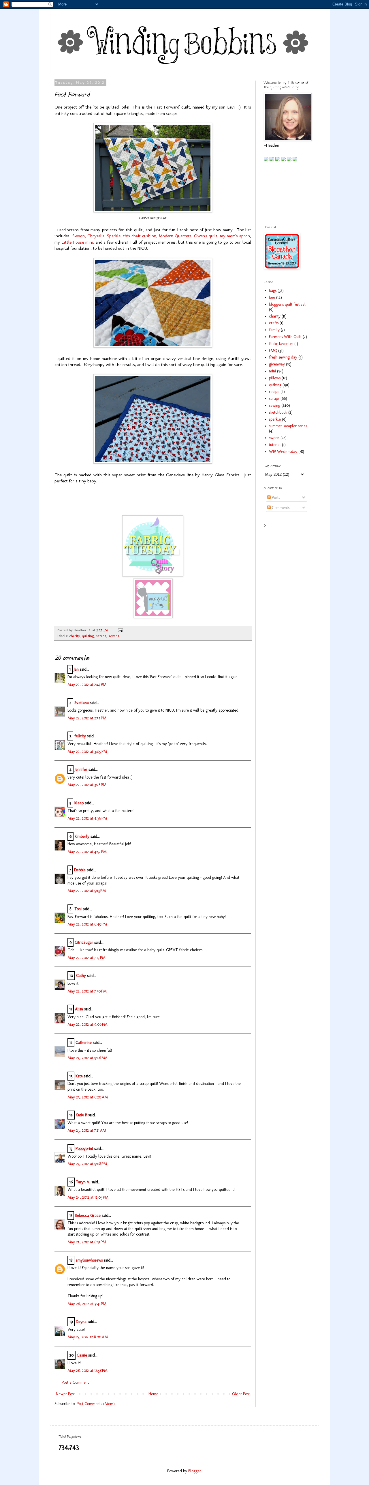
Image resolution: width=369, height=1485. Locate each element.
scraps (101, 636)
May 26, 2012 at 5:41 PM (86, 1303)
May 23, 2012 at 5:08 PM (87, 1163)
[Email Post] (119, 630)
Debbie (80, 870)
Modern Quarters (175, 235)
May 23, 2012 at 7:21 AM (86, 1130)
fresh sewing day (283, 357)
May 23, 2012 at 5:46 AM (87, 1057)
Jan (76, 669)
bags (272, 290)
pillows (274, 378)
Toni (78, 908)
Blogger (194, 1471)
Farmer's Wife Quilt (285, 336)
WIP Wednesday (283, 451)
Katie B (81, 1115)
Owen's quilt (205, 235)
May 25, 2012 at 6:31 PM (86, 1242)
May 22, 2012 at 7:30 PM (87, 991)
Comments (280, 507)
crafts (273, 322)
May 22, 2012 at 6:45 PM (87, 924)
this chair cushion (139, 235)
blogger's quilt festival (287, 304)
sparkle (275, 419)
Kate (79, 1076)
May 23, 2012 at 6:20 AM (87, 1097)
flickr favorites (281, 343)
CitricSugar (84, 942)
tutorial (275, 444)
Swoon (78, 235)
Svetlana (81, 702)
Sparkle (114, 235)
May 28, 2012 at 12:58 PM (87, 1370)
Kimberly (82, 836)
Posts (275, 497)
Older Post (241, 1393)
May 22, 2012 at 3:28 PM (86, 784)
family (274, 329)
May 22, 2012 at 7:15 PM (86, 957)
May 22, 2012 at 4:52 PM (87, 851)
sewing (114, 636)
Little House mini (77, 242)
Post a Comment (75, 1382)
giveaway (277, 364)
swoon (274, 437)
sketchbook (278, 412)
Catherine (84, 1042)
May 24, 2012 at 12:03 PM (87, 1197)
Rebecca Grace (88, 1215)
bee (272, 297)
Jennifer (81, 769)
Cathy (81, 975)
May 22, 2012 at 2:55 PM (86, 718)
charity (74, 636)
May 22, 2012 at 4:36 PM (87, 818)
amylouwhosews (89, 1260)
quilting (88, 636)
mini (272, 371)
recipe (274, 391)
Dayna (81, 1321)
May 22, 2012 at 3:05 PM (87, 751)
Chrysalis (95, 235)
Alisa (79, 1009)
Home (153, 1393)
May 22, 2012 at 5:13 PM (86, 890)
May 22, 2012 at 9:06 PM (87, 1024)
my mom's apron (235, 235)
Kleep (79, 803)
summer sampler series (288, 426)
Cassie (82, 1355)
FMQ (273, 350)
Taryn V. (83, 1182)
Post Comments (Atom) (96, 1403)
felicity (80, 736)
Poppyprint (84, 1148)
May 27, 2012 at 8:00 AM (87, 1337)
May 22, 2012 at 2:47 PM (86, 684)
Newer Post (65, 1393)
